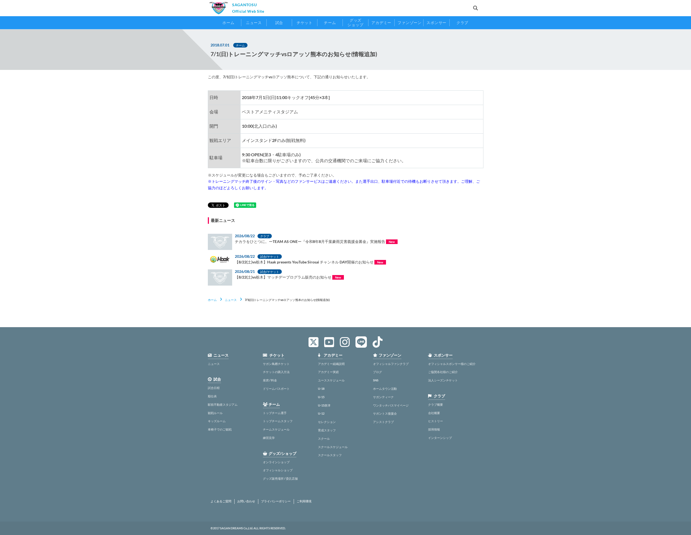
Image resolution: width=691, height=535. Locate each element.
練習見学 (269, 437)
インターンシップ (440, 437)
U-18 (321, 388)
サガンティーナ (383, 397)
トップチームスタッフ (278, 421)
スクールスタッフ (330, 455)
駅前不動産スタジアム (223, 404)
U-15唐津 (324, 405)
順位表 (212, 396)
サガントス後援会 (385, 413)
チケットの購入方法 (276, 372)
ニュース (231, 300)
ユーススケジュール (331, 380)
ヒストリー (435, 421)
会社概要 (434, 413)
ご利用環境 (304, 501)
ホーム (212, 300)
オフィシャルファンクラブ (391, 363)
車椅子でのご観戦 (220, 429)
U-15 (321, 397)
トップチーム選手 (275, 413)
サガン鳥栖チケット (276, 363)
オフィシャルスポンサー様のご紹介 (452, 363)
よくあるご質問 (221, 501)
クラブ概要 (435, 404)
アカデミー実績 (328, 372)
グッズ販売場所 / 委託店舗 (280, 478)
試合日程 (214, 388)
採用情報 (434, 429)
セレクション (327, 422)
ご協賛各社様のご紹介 (443, 372)
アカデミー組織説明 (331, 363)
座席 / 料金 (270, 380)
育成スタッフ (327, 430)
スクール (324, 438)
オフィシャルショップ (278, 470)
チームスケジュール (276, 429)
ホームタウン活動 (385, 388)
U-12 (321, 413)
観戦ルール (215, 413)
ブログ (377, 372)
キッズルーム (217, 421)
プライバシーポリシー (276, 501)
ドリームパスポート (276, 388)
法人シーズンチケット (443, 380)
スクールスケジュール (333, 447)
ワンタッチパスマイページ (391, 405)
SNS (375, 380)
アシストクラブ (383, 422)
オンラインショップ (276, 462)
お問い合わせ (246, 501)
